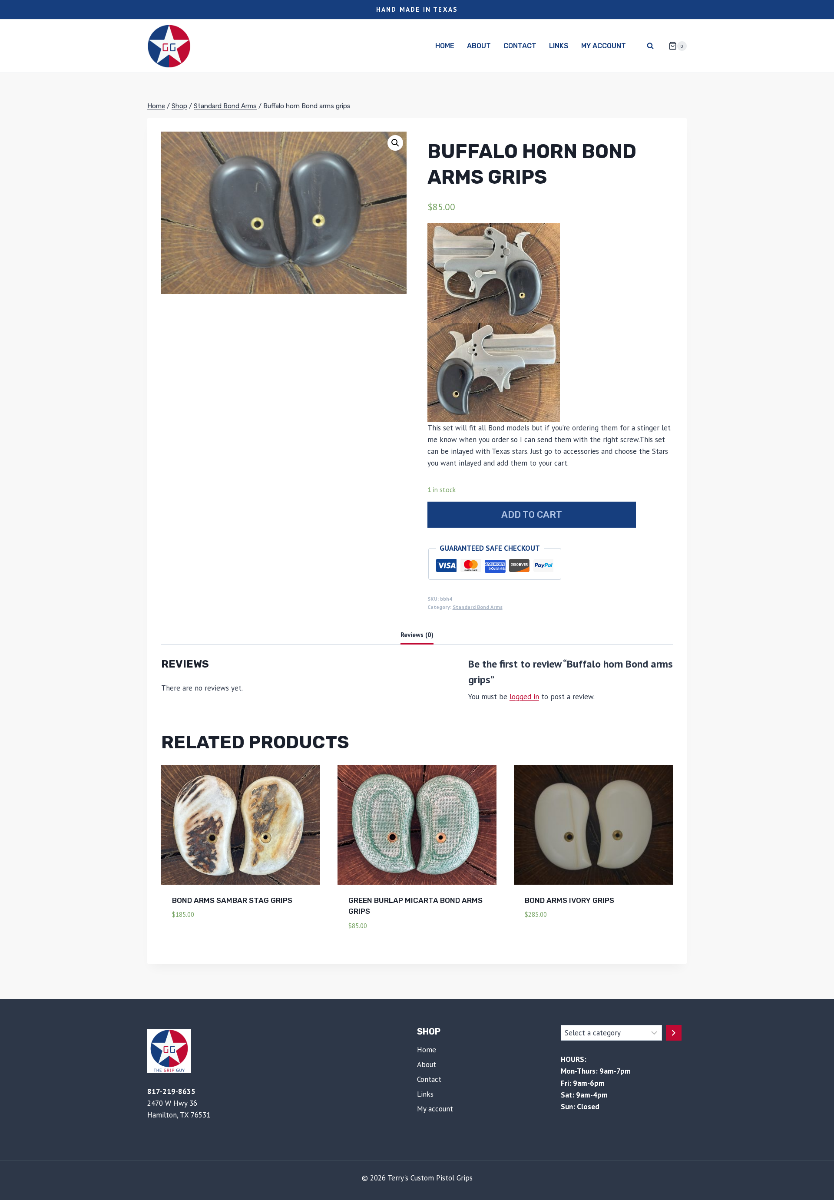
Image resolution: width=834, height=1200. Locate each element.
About (479, 46)
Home (444, 46)
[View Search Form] (650, 46)
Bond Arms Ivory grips (569, 900)
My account (603, 46)
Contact (519, 46)
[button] (395, 143)
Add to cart (531, 514)
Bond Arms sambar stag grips (232, 900)
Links (559, 46)
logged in (524, 696)
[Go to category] (674, 1033)
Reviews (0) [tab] (417, 634)
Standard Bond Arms (478, 607)
